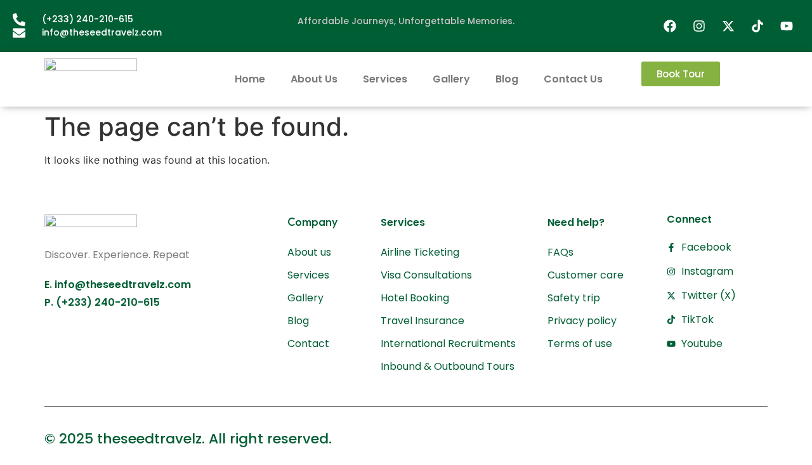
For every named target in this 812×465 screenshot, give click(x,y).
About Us (314, 79)
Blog (506, 79)
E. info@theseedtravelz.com (117, 284)
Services (385, 79)
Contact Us (573, 79)
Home (250, 79)
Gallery (451, 79)
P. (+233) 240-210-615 (102, 302)
